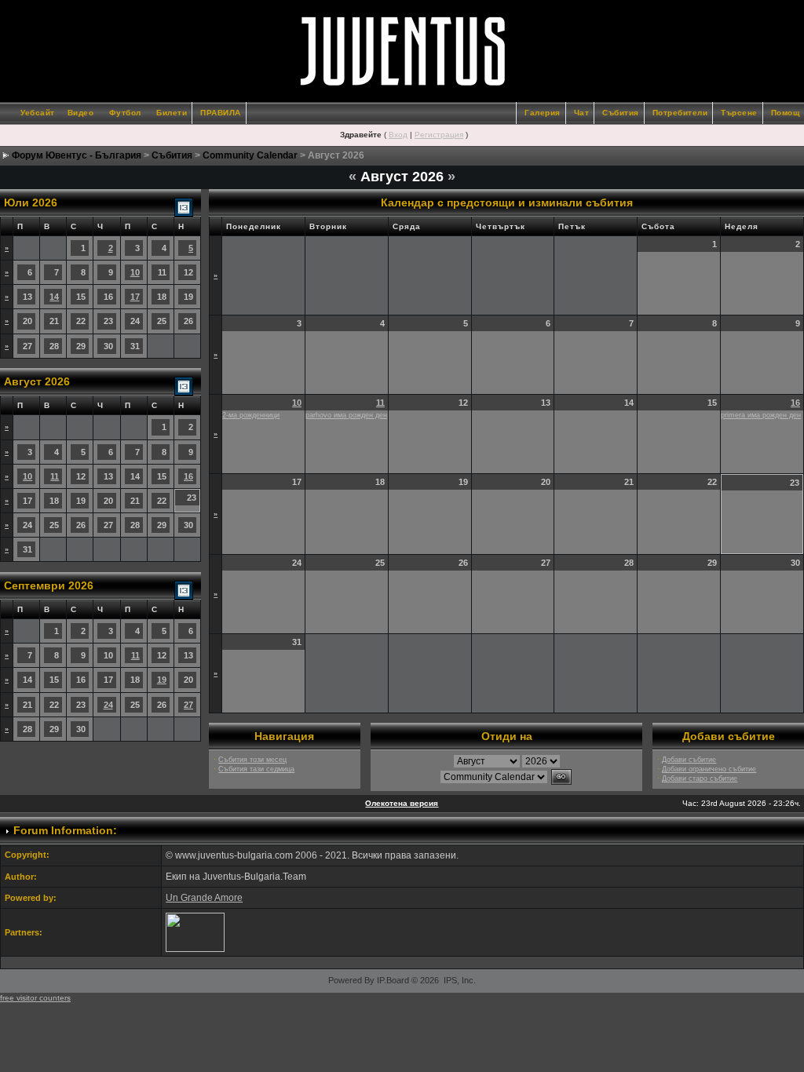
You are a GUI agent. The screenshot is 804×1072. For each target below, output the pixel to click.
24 (108, 704)
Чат (582, 112)
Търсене (739, 112)
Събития (620, 112)
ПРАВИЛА (220, 112)
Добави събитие (689, 760)
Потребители (680, 112)
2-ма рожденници (251, 415)
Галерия (542, 112)
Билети (171, 112)
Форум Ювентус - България (76, 155)
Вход (398, 134)
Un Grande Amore (204, 897)
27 (188, 704)
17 (135, 296)
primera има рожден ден (761, 415)
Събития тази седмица (256, 769)
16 (188, 476)
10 (135, 272)
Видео (81, 112)
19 (161, 679)
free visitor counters (35, 998)
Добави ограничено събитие (709, 769)
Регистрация (439, 134)
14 (54, 296)
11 (54, 476)
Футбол (125, 112)
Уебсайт (37, 112)
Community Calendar (250, 155)
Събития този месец (252, 760)
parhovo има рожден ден (346, 415)
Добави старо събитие (699, 778)
